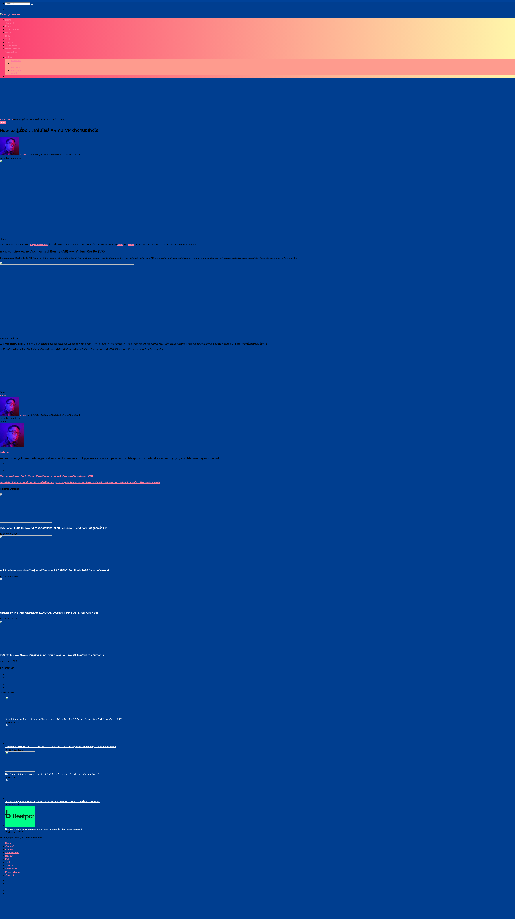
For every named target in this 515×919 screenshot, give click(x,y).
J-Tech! (9, 42)
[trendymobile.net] (10, 14)
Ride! (8, 36)
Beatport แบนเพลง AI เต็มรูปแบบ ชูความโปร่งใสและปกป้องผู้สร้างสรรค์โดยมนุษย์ (43, 829)
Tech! (8, 39)
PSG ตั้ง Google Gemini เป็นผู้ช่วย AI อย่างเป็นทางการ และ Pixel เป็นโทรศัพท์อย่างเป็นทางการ (52, 655)
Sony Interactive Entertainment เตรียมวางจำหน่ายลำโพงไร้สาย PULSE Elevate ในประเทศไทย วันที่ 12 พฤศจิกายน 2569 (63, 719)
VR (5, 395)
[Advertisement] (80, 99)
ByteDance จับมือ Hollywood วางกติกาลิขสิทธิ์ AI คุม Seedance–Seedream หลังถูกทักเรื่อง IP (53, 528)
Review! (9, 32)
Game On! (10, 23)
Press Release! (13, 48)
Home (8, 19)
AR (1, 395)
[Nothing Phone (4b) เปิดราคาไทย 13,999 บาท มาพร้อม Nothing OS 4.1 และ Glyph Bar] (26, 606)
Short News (11, 45)
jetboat (23, 154)
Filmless (9, 26)
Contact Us (11, 52)
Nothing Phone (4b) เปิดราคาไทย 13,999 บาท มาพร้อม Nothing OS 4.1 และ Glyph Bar (49, 613)
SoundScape (12, 29)
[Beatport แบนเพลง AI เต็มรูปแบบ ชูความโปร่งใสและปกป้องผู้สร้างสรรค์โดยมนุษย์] (20, 825)
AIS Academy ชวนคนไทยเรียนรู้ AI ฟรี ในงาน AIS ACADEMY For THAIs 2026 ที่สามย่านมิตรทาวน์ (54, 570)
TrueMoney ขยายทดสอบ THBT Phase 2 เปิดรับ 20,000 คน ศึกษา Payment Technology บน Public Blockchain (60, 746)
